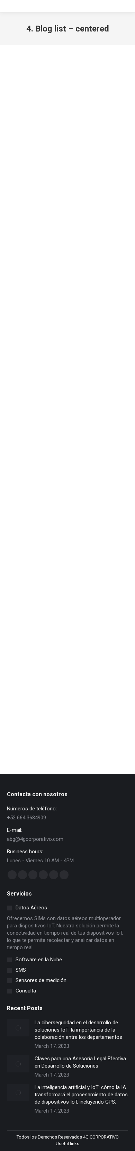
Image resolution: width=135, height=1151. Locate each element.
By (67, 196)
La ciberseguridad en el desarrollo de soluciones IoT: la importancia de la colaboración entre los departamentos (78, 1029)
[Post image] (18, 1027)
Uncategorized (103, 74)
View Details (65, 294)
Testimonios (59, 74)
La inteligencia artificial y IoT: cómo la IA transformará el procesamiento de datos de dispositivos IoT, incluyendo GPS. (81, 1094)
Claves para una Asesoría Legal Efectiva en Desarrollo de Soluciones (67, 390)
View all (23, 74)
